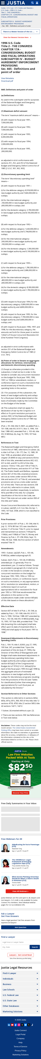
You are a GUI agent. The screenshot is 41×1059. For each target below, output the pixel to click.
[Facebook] (15, 1025)
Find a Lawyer (8, 937)
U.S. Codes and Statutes (24, 8)
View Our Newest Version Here (16, 37)
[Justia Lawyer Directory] (32, 1025)
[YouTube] (12, 1025)
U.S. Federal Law (11, 995)
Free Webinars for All (11, 839)
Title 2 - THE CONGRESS (10, 12)
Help (20, 1042)
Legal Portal (20, 1034)
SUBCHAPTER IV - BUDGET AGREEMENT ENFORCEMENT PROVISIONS (16, 23)
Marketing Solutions (12, 1011)
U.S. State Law (10, 1000)
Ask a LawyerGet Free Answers (10, 914)
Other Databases (11, 1006)
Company (20, 1038)
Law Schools (9, 989)
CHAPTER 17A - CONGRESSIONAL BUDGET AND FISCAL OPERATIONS (19, 16)
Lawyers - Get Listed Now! (20, 955)
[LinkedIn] (9, 1025)
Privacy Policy (20, 1051)
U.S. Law (10, 8)
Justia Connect (20, 1030)
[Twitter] (28, 1025)
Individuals (8, 978)
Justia (3, 8)
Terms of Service (20, 1047)
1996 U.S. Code (16, 10)
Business (7, 984)
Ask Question (20, 927)
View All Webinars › (20, 891)
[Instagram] (19, 1025)
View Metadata (7, 78)
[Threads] (22, 1025)
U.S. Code (5, 10)
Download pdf (7, 81)
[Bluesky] (25, 1025)
